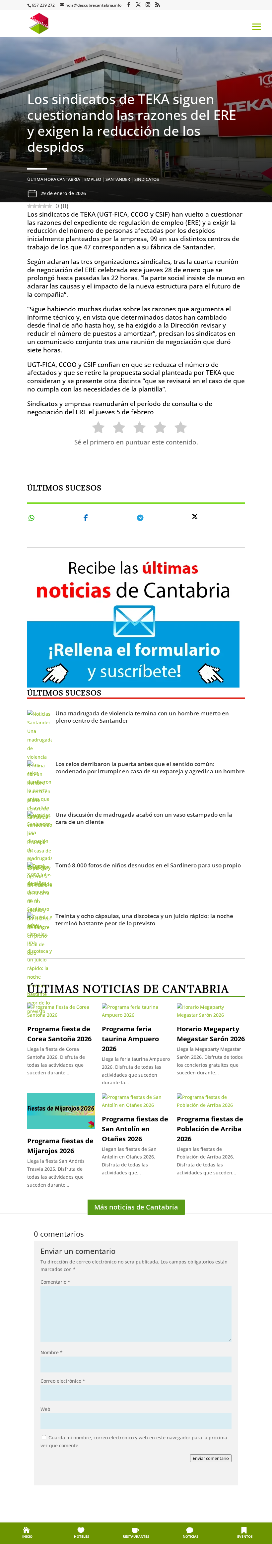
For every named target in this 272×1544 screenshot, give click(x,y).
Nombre (51, 1352)
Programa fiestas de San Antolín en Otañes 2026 (135, 1128)
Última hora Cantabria (53, 179)
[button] (257, 26)
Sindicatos (146, 179)
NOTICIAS (190, 1536)
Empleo (92, 179)
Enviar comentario (211, 1458)
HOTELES (81, 1536)
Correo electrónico (62, 1381)
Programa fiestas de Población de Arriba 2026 (210, 1128)
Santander (117, 179)
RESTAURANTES (136, 1536)
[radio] (95, 428)
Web (45, 1409)
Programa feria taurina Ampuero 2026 (130, 1038)
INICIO (27, 1536)
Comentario (55, 1282)
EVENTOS (245, 1536)
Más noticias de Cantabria (136, 1207)
